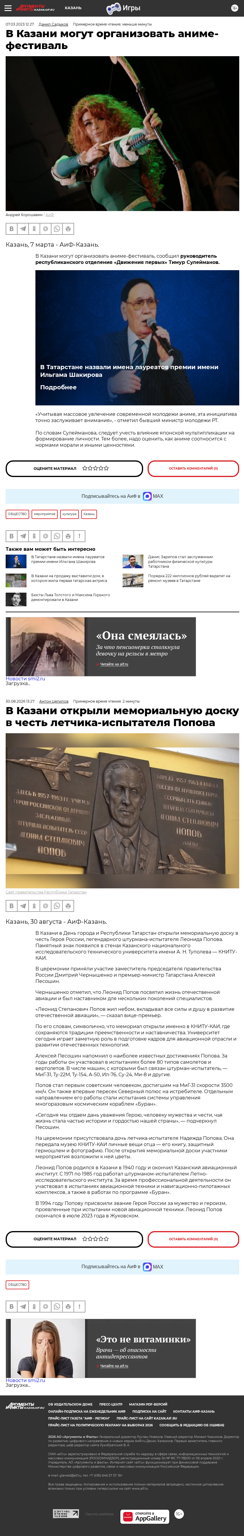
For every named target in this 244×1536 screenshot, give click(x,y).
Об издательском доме (70, 1404)
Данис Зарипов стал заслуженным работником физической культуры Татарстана (180, 562)
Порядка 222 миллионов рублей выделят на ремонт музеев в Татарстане (189, 578)
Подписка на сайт (149, 1412)
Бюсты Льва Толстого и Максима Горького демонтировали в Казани (70, 597)
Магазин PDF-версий (148, 1404)
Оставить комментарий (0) (193, 468)
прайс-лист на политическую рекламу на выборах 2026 (100, 1425)
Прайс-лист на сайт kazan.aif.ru (147, 1418)
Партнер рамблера (99, 1514)
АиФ (50, 215)
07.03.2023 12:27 (20, 24)
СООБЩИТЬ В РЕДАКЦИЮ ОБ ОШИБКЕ (191, 1425)
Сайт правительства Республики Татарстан (46, 892)
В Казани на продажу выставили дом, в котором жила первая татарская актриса (69, 578)
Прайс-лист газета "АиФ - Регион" (79, 1418)
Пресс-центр (110, 1404)
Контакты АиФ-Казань (194, 1412)
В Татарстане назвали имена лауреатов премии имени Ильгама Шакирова (129, 370)
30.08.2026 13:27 (20, 701)
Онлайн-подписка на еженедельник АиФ (87, 1412)
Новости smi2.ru (25, 679)
